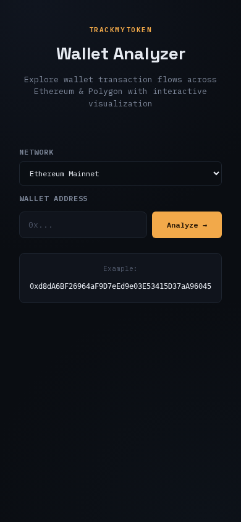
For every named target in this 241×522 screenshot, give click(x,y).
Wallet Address (53, 198)
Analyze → (187, 224)
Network (36, 151)
